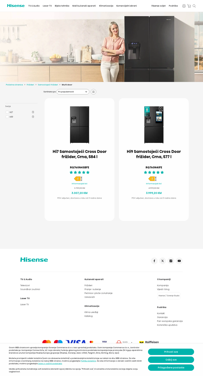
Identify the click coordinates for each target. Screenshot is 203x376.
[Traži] (194, 6)
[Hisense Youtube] (179, 260)
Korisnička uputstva (167, 324)
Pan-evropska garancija (170, 321)
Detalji (73, 211)
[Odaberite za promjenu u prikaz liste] (93, 91)
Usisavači (90, 297)
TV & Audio (34, 5)
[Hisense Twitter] (162, 260)
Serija (8, 106)
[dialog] (101, 359)
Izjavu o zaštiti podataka (50, 363)
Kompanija (163, 285)
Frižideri (30, 84)
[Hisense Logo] (16, 5)
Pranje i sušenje (93, 289)
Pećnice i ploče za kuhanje (98, 293)
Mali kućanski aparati (84, 5)
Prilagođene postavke (171, 367)
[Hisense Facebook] (154, 260)
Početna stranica (14, 84)
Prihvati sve (171, 352)
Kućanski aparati (94, 279)
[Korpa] (189, 6)
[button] (91, 211)
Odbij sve (171, 359)
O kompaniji (164, 279)
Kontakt (161, 313)
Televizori (25, 285)
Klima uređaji (91, 312)
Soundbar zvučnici (30, 289)
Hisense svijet (158, 5)
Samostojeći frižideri (48, 84)
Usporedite (82, 204)
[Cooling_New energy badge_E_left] (78, 180)
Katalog (89, 316)
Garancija (162, 317)
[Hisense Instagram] (170, 260)
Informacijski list (79, 183)
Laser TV (47, 5)
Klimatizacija (106, 5)
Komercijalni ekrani (126, 5)
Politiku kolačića (88, 361)
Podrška (173, 5)
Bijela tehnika (62, 5)
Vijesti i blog (163, 289)
